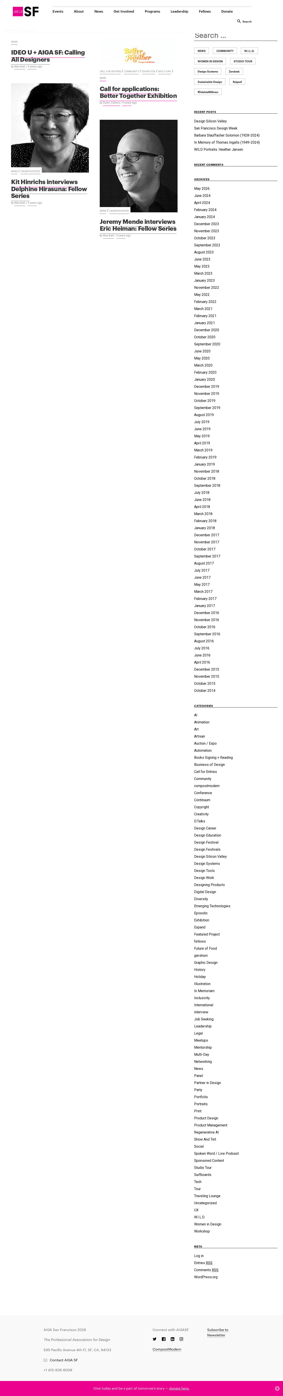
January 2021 (204, 323)
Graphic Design (206, 962)
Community (131, 71)
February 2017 (205, 599)
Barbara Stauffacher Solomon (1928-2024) (227, 135)
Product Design (206, 1118)
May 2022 (202, 295)
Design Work (204, 878)
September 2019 (207, 408)
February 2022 (205, 302)
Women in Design (207, 1224)
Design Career (205, 828)
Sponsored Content (209, 1160)
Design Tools (204, 871)
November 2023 (206, 231)
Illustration (202, 984)
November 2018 (206, 471)
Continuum (202, 800)
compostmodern (207, 786)
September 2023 (207, 245)
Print (197, 1111)
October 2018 (204, 478)
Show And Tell (205, 1139)
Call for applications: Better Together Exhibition (138, 92)
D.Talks (199, 821)
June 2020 (202, 351)
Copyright (201, 807)
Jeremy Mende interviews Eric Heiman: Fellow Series (138, 224)
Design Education (207, 835)
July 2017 (201, 570)
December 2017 (206, 535)
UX (196, 1210)
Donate (227, 11)
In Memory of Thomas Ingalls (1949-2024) (227, 142)
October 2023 (204, 238)
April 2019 (202, 443)
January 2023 (204, 280)
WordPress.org (206, 1277)
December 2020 (206, 330)
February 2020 (205, 372)
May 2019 (202, 436)
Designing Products (209, 885)
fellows (200, 941)
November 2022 (206, 287)
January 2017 (204, 606)
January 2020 (204, 379)
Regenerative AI (206, 1132)
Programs (152, 11)
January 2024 (204, 217)
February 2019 (205, 457)
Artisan (199, 736)
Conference (203, 793)
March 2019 (203, 450)
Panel (198, 1076)
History (199, 970)
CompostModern (167, 1349)
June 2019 (202, 429)
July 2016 (201, 648)
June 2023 (202, 259)
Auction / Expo (205, 743)
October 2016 (204, 627)
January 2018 (204, 528)
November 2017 (206, 542)
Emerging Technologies (212, 906)
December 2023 (206, 224)
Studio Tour (203, 1168)
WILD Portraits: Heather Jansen (218, 149)
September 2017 (207, 556)
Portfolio (201, 1097)
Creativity (201, 814)
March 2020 (203, 365)
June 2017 (202, 577)
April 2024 (202, 203)
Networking (203, 1061)
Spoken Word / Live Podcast (216, 1153)
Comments (206, 1270)
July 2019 (201, 422)
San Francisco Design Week (215, 128)
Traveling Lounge (207, 1196)
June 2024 (202, 196)
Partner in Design (207, 1083)
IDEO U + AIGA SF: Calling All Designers (48, 55)
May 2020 (202, 358)
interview (201, 1012)
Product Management (210, 1125)
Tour (197, 1189)
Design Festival (206, 842)
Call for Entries (110, 71)
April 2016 (202, 662)
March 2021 (203, 309)
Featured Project (207, 934)
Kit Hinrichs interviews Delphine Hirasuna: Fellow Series (49, 188)
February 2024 (205, 210)
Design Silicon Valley (210, 121)
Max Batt (19, 66)
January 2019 (204, 464)
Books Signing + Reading (213, 757)
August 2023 (204, 252)
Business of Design (209, 765)
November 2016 (206, 620)
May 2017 (202, 584)
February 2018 (205, 521)
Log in (199, 1256)
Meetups (201, 1040)
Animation (201, 722)
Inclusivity (202, 998)
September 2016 (207, 634)
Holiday (200, 977)
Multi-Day (164, 71)
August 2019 (204, 415)
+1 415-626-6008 (58, 1369)
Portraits (201, 1104)
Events (58, 11)
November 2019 (206, 394)
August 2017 (204, 563)
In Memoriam (204, 991)
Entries (203, 1263)
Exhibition (148, 71)
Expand (199, 927)
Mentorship (203, 1047)
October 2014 (204, 690)
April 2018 (202, 507)
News (98, 11)
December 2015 (206, 669)
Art (196, 729)
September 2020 (207, 344)
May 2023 (202, 266)
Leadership (179, 11)
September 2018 (207, 485)
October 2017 (204, 549)
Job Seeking (204, 1019)
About (79, 11)
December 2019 (206, 386)
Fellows (205, 11)
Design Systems (207, 864)
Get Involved (124, 11)
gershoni (201, 955)
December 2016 (206, 613)
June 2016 (202, 655)
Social (199, 1146)
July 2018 (201, 493)
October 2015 (204, 683)
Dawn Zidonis (111, 102)
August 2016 (204, 641)
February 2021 (205, 316)
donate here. (179, 1388)
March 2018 (203, 514)
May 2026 (202, 188)
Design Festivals (207, 849)
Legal (198, 1033)
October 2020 (204, 337)
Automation (203, 750)
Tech (197, 1182)
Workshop (202, 1231)
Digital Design (205, 892)
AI (195, 715)
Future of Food (205, 948)
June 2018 (202, 500)
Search (247, 21)
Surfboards (202, 1175)
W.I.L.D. (199, 1217)
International (203, 1005)
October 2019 (204, 401)
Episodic (201, 913)
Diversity (201, 899)
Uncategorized (30, 171)
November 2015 (206, 676)
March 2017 (203, 592)
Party (198, 1090)
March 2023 (203, 273)
